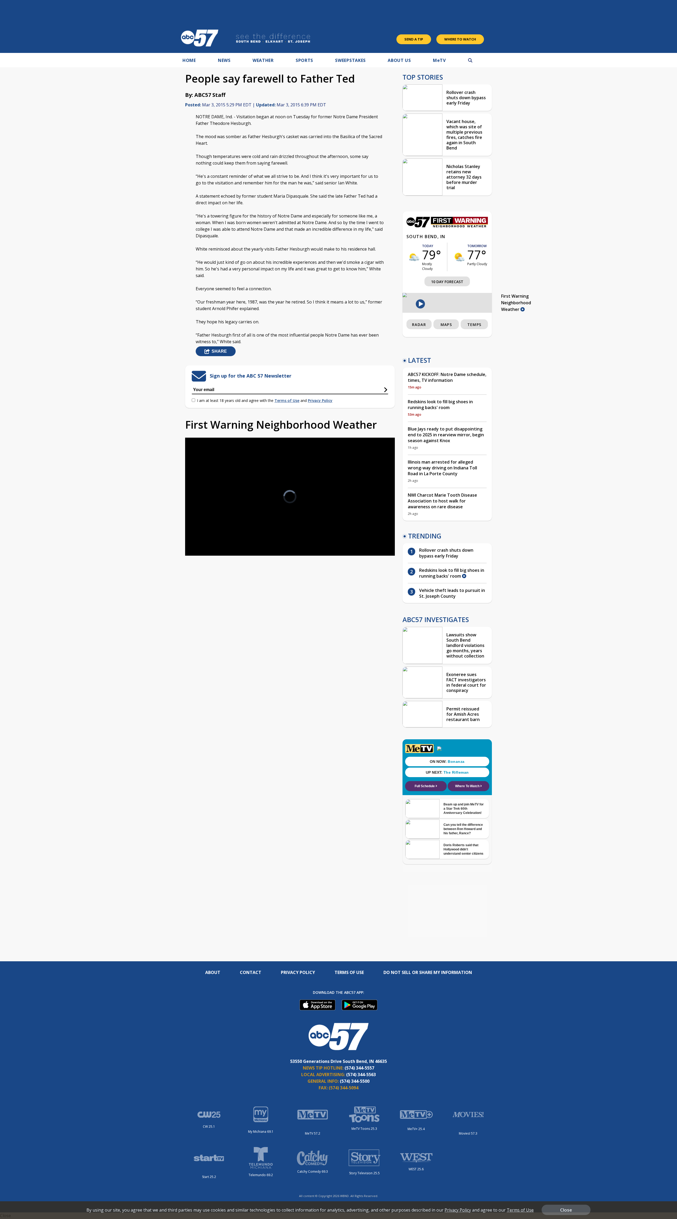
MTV (439, 60)
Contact (250, 972)
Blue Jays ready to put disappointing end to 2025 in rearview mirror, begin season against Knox (446, 434)
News (224, 60)
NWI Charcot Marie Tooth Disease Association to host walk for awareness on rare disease (442, 501)
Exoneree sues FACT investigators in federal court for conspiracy (466, 682)
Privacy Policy (320, 400)
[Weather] (447, 226)
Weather (263, 60)
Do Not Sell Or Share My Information (427, 972)
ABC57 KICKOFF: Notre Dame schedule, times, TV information (447, 377)
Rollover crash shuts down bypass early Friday (466, 97)
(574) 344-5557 (359, 1068)
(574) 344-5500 (354, 1081)
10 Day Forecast (447, 281)
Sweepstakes (350, 60)
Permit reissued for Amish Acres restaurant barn (463, 714)
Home (189, 60)
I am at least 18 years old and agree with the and (264, 400)
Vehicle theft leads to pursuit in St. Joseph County (452, 593)
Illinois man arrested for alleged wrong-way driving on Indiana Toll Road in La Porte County (442, 468)
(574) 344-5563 (361, 1074)
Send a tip (413, 39)
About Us (399, 60)
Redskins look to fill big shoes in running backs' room (440, 404)
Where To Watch (460, 39)
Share (219, 351)
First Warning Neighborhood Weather (516, 302)
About (212, 972)
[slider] (203, 533)
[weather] (414, 257)
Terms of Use (287, 400)
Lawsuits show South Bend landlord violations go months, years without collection (465, 645)
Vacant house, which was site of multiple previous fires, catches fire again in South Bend (464, 135)
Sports (304, 60)
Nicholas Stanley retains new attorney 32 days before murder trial (464, 177)
